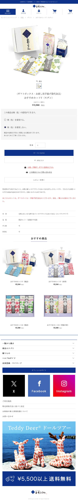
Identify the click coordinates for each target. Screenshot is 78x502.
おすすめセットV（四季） (58, 281)
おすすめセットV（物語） (19, 281)
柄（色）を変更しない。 (17, 127)
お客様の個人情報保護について (15, 411)
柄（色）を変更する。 (16, 119)
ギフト (29, 17)
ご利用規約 (7, 401)
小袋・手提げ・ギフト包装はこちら (41, 167)
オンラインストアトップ (9, 17)
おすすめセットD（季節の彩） (58, 325)
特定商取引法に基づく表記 (13, 406)
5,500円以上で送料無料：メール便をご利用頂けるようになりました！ (39, 2)
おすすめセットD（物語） (19, 325)
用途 (22, 17)
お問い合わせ (7, 416)
